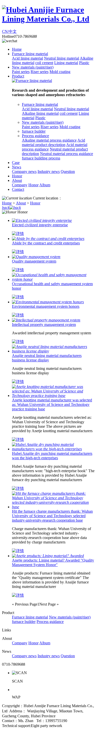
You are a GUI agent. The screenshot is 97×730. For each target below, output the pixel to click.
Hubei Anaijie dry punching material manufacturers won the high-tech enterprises (52, 455)
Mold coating (59, 72)
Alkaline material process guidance (49, 140)
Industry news (49, 171)
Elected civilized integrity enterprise (40, 225)
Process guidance (35, 136)
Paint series (21, 72)
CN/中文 (9, 31)
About (17, 180)
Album (44, 185)
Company (19, 185)
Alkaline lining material (40, 113)
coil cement (44, 63)
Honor (17, 176)
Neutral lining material (61, 58)
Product (18, 76)
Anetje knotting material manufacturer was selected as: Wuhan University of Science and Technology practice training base (52, 404)
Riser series (39, 72)
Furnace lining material (30, 54)
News (16, 167)
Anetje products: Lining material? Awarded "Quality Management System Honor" (53, 562)
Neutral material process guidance (66, 154)
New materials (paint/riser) (32, 67)
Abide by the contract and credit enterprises (46, 243)
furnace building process (41, 158)
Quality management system (34, 261)
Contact (18, 189)
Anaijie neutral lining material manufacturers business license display (47, 357)
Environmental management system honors (45, 306)
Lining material (66, 63)
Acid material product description (53, 142)
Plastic (84, 63)
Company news (24, 171)
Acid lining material (27, 58)
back (5, 207)
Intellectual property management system (44, 324)
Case (16, 162)
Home (17, 49)
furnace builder (34, 131)
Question (68, 171)
